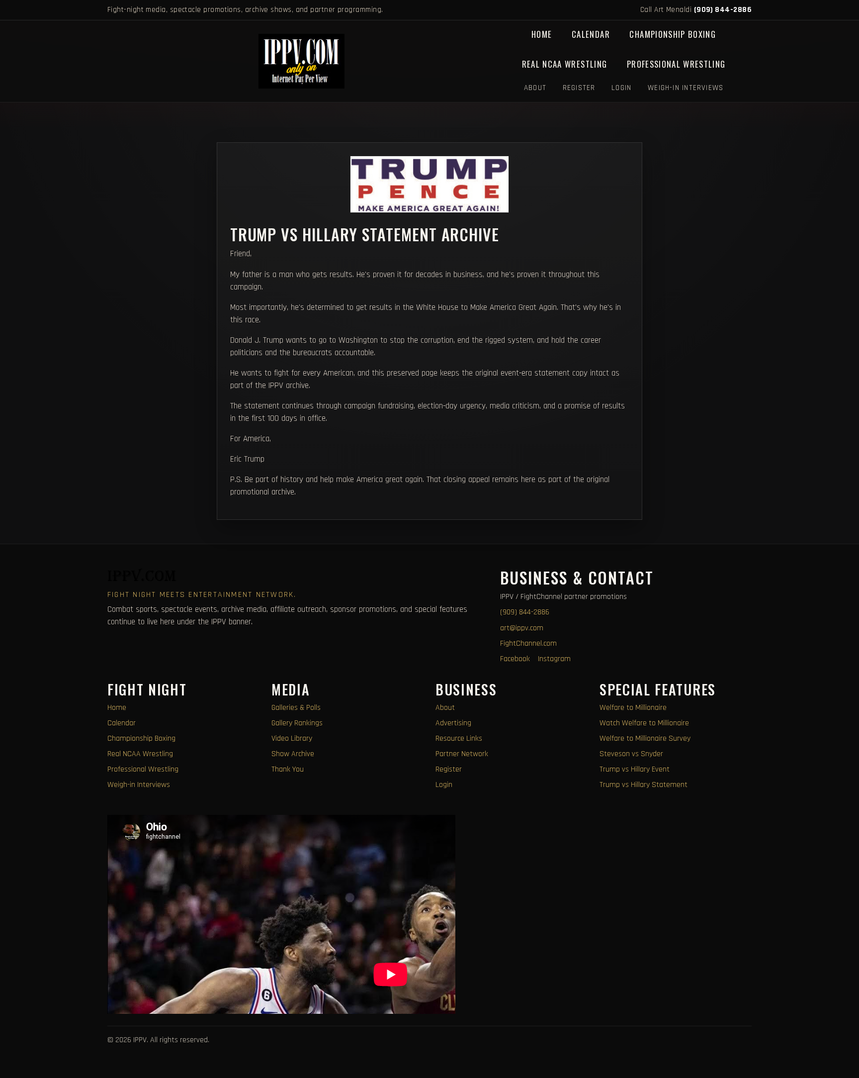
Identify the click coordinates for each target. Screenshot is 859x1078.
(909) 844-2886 (723, 9)
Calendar (591, 34)
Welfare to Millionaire (633, 707)
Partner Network (461, 754)
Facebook (515, 659)
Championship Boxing (672, 34)
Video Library (291, 738)
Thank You (287, 769)
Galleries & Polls (296, 707)
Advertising (453, 723)
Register (579, 88)
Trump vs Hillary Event (635, 769)
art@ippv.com (521, 628)
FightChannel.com (528, 643)
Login (621, 88)
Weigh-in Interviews (685, 88)
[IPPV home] (301, 61)
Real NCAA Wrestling (564, 64)
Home (541, 34)
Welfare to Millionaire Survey (645, 738)
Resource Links (458, 738)
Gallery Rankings (297, 723)
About (535, 88)
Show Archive (292, 754)
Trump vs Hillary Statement (643, 785)
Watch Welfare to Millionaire (644, 723)
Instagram (554, 659)
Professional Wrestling (676, 64)
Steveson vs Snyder (631, 754)
